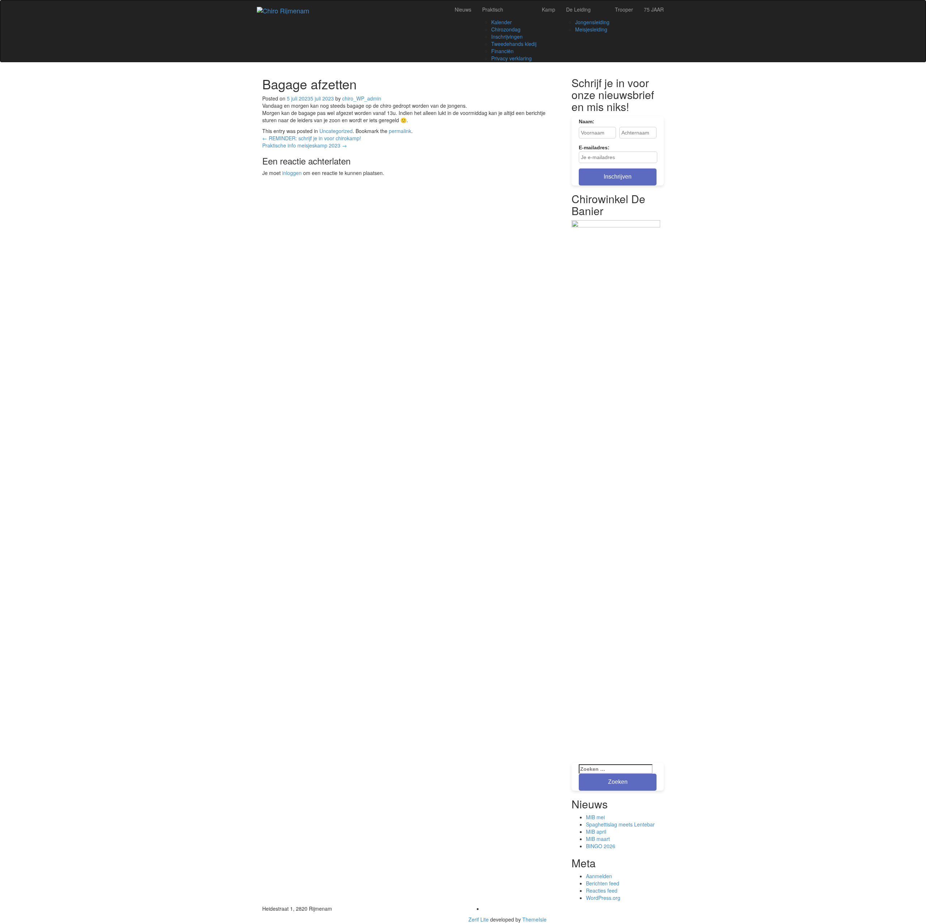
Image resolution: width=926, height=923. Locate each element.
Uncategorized (336, 130)
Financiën (502, 51)
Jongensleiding (592, 22)
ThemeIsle (534, 919)
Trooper (624, 9)
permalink (400, 130)
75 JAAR (654, 9)
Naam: (586, 121)
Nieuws (463, 9)
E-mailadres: (594, 147)
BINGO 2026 (600, 846)
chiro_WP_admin (361, 98)
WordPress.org (603, 897)
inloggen (292, 172)
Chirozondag (506, 29)
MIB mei (595, 817)
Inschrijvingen (507, 36)
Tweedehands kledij (513, 43)
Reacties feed (601, 890)
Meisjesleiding (591, 29)
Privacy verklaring (511, 58)
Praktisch (492, 9)
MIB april (596, 831)
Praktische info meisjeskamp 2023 (304, 145)
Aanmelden (599, 876)
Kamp (548, 9)
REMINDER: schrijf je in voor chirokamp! (311, 138)
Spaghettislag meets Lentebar (620, 824)
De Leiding (578, 9)
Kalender (501, 22)
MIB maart (598, 838)
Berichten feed (602, 883)
